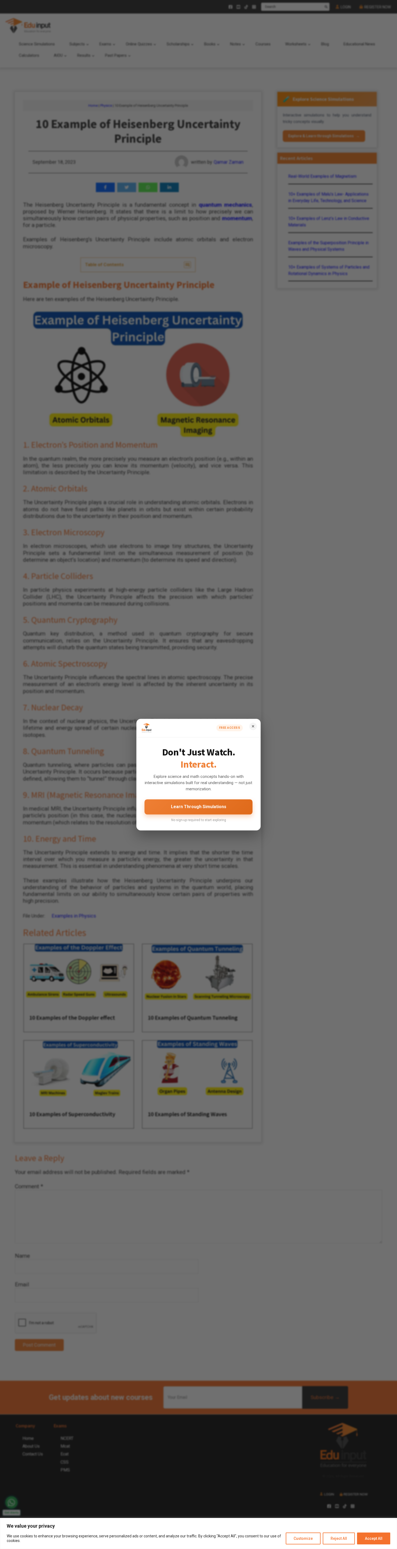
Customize (303, 1538)
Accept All (373, 1538)
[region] (198, 1533)
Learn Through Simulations (198, 806)
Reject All (339, 1538)
